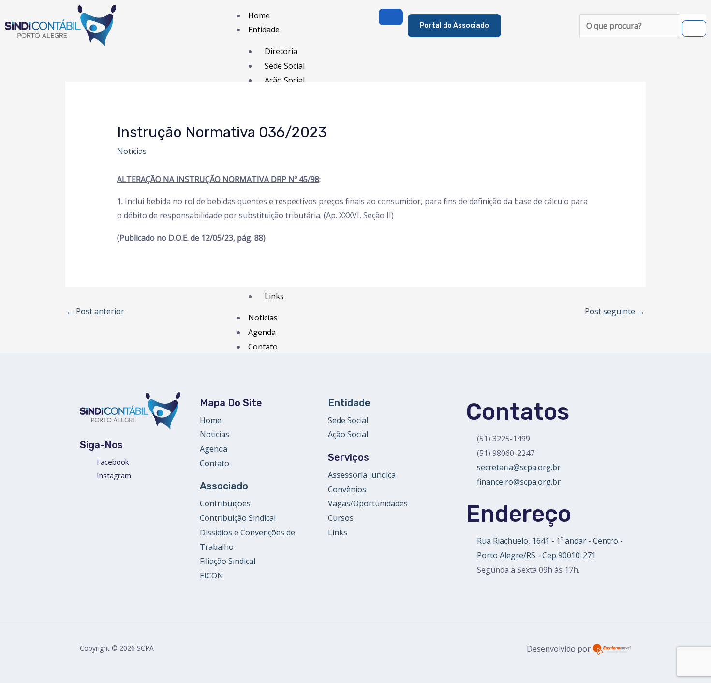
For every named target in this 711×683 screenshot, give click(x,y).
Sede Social (285, 66)
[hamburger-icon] (391, 17)
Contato (263, 346)
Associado (224, 486)
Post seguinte (615, 311)
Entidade (264, 29)
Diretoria (281, 51)
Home (259, 15)
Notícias (132, 151)
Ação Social (285, 80)
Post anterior (95, 311)
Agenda (262, 332)
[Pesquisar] (694, 28)
